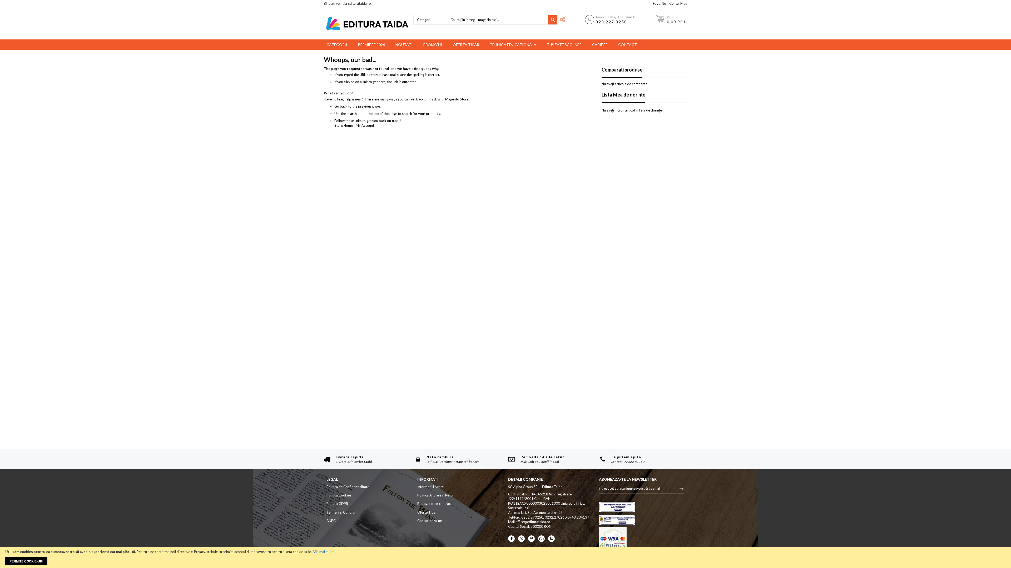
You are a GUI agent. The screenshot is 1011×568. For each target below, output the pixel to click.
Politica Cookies (338, 495)
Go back (340, 106)
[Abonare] (682, 488)
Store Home (343, 125)
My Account (365, 125)
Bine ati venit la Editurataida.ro (347, 3)
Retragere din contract (434, 503)
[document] (505, 557)
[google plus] (541, 538)
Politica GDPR (337, 503)
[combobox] (498, 19)
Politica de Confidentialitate (347, 487)
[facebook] (511, 538)
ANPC (331, 521)
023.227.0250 (611, 21)
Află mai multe (323, 552)
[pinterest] (531, 538)
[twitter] (521, 538)
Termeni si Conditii (340, 512)
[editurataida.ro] (367, 23)
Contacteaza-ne (429, 521)
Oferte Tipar (427, 512)
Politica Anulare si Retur (435, 495)
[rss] (551, 538)
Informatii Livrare (430, 487)
